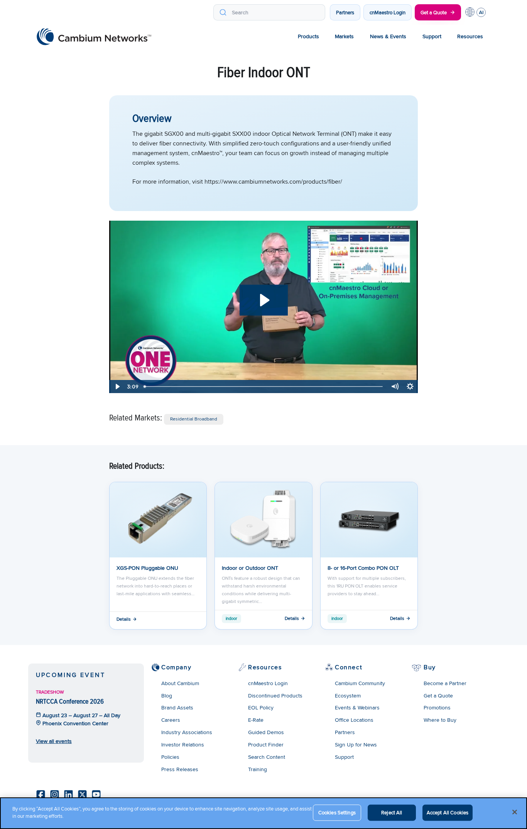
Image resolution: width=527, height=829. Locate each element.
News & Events (388, 36)
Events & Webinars (357, 707)
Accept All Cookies (447, 812)
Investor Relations (182, 744)
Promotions (437, 707)
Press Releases (179, 769)
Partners (345, 12)
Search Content (266, 757)
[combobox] (269, 12)
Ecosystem (348, 695)
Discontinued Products (275, 695)
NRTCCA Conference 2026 (70, 701)
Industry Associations (186, 732)
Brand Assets (177, 707)
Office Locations (354, 720)
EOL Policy (261, 707)
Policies (170, 757)
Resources (470, 36)
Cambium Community (360, 683)
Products (308, 36)
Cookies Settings (337, 812)
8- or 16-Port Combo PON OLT (363, 567)
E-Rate (256, 720)
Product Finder (266, 744)
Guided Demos (266, 732)
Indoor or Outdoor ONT (250, 567)
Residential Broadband (193, 418)
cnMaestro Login (387, 12)
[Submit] (223, 12)
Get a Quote (434, 12)
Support (431, 36)
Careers (170, 720)
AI (481, 12)
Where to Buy (440, 720)
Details (124, 619)
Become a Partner (445, 683)
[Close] (514, 812)
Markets (344, 36)
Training (257, 769)
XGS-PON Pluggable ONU (147, 567)
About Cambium (180, 683)
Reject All (391, 812)
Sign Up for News (356, 744)
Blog (166, 695)
